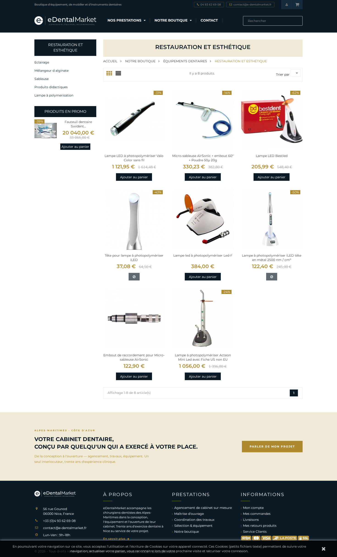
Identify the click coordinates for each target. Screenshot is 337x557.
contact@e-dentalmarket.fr (65, 528)
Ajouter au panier (75, 147)
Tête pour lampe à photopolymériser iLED (134, 257)
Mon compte (253, 508)
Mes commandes (257, 514)
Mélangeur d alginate (51, 71)
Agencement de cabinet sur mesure (203, 508)
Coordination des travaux (194, 520)
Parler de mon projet (272, 446)
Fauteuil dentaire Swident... (78, 124)
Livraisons (251, 520)
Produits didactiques (51, 87)
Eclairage (41, 62)
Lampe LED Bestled (271, 156)
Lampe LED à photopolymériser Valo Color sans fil (134, 158)
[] (300, 24)
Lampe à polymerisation (53, 95)
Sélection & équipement (193, 526)
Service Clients (255, 532)
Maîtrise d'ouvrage (189, 514)
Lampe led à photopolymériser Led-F (202, 255)
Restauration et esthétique (65, 47)
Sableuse (41, 79)
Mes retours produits (259, 526)
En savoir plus (114, 538)
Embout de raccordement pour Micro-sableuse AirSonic (134, 357)
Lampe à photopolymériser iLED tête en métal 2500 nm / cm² (271, 257)
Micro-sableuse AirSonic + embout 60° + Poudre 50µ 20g (203, 158)
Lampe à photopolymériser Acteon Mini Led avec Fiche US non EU (203, 357)
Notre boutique (186, 532)
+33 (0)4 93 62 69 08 (59, 521)
